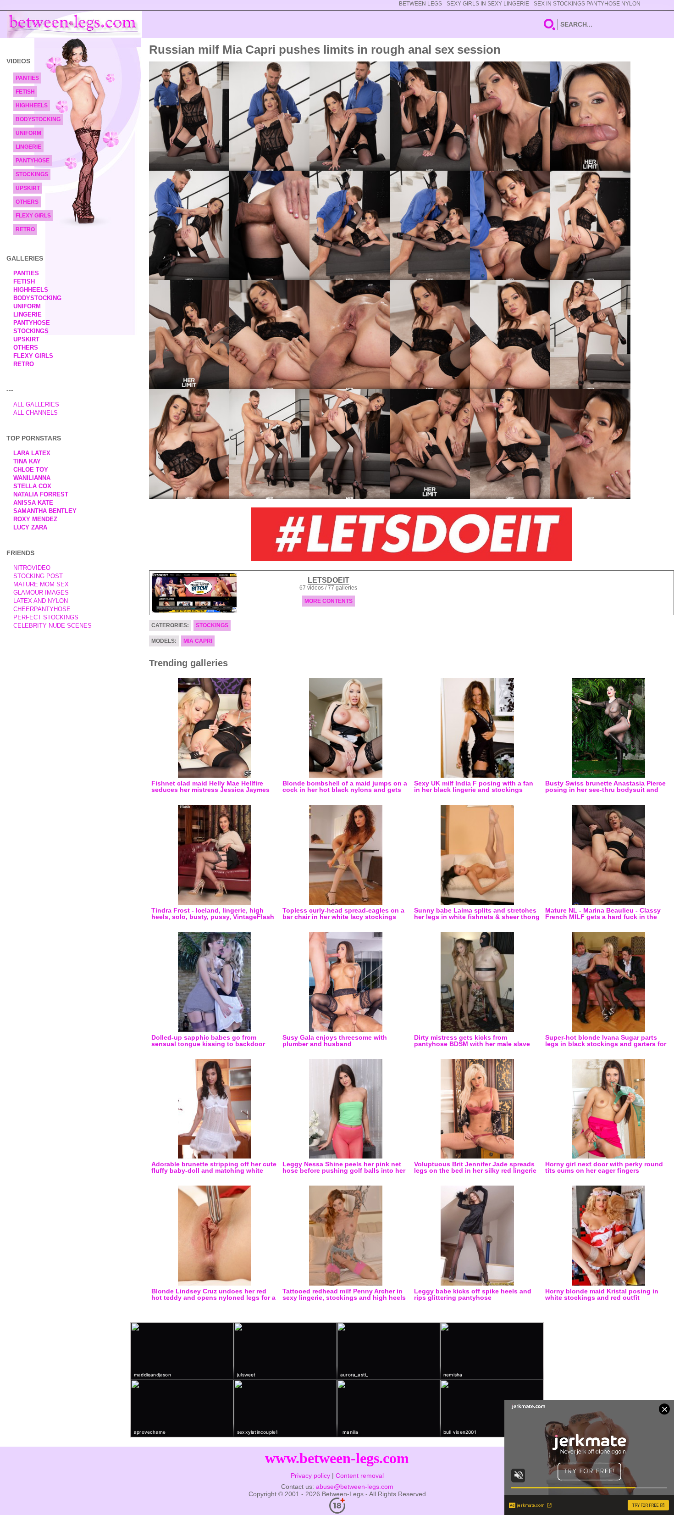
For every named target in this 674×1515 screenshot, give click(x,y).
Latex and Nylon (40, 600)
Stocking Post (38, 576)
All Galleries (36, 404)
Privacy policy (310, 1475)
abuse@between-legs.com (354, 1486)
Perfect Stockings (45, 617)
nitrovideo (31, 567)
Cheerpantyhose (42, 609)
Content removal (360, 1475)
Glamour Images (41, 592)
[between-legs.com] (74, 24)
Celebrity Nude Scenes (52, 625)
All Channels (35, 412)
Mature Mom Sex (41, 584)
